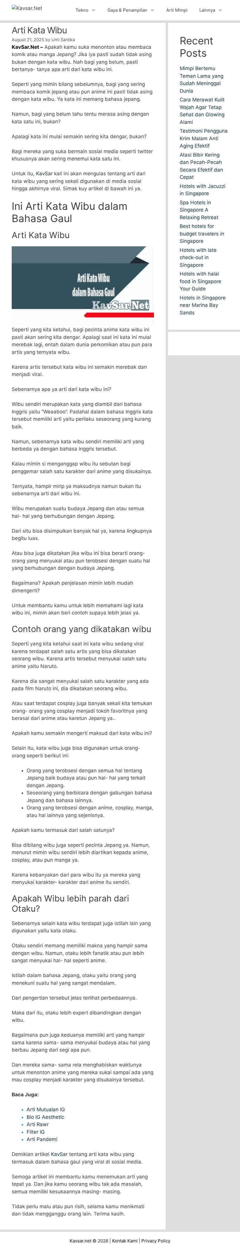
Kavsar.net (80, 1241)
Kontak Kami (125, 1241)
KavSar (44, 173)
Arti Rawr (38, 1124)
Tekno (82, 10)
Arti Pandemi (42, 1139)
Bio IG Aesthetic (45, 1117)
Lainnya (207, 10)
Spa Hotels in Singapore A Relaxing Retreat (199, 210)
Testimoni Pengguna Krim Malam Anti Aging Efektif (204, 138)
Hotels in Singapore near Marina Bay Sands (203, 305)
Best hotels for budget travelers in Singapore (202, 233)
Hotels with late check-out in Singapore (198, 257)
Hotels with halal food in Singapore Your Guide (200, 281)
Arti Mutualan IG (46, 1109)
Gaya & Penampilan (127, 10)
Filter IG (36, 1132)
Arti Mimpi (177, 10)
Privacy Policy (155, 1241)
